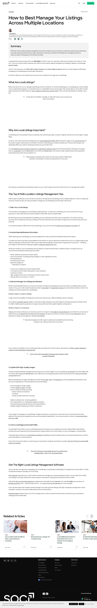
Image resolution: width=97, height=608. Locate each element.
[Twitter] (11, 560)
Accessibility (41, 562)
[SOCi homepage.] (18, 598)
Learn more (21, 605)
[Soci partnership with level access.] (45, 593)
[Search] (79, 3)
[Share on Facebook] (15, 39)
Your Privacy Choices (46, 579)
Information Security (43, 572)
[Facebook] (4, 560)
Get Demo (90, 3)
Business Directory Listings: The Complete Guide (40, 538)
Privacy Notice (42, 565)
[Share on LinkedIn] (18, 39)
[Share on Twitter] (22, 39)
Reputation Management (27, 350)
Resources (52, 3)
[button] (89, 604)
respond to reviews (57, 288)
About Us (57, 562)
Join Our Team (58, 565)
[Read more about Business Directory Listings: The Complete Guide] (50, 547)
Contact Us (74, 562)
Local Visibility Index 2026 (42, 3)
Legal (39, 575)
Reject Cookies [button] (73, 604)
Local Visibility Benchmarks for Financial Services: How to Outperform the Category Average (66, 540)
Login (83, 3)
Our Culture (58, 570)
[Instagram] (15, 560)
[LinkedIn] (8, 560)
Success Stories (30, 3)
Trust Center (41, 577)
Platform (13, 3)
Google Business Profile (47, 141)
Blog (6, 534)
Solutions (20, 3)
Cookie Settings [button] (42, 570)
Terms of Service (42, 567)
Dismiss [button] (81, 604)
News (56, 567)
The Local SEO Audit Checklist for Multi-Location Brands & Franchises (15, 539)
